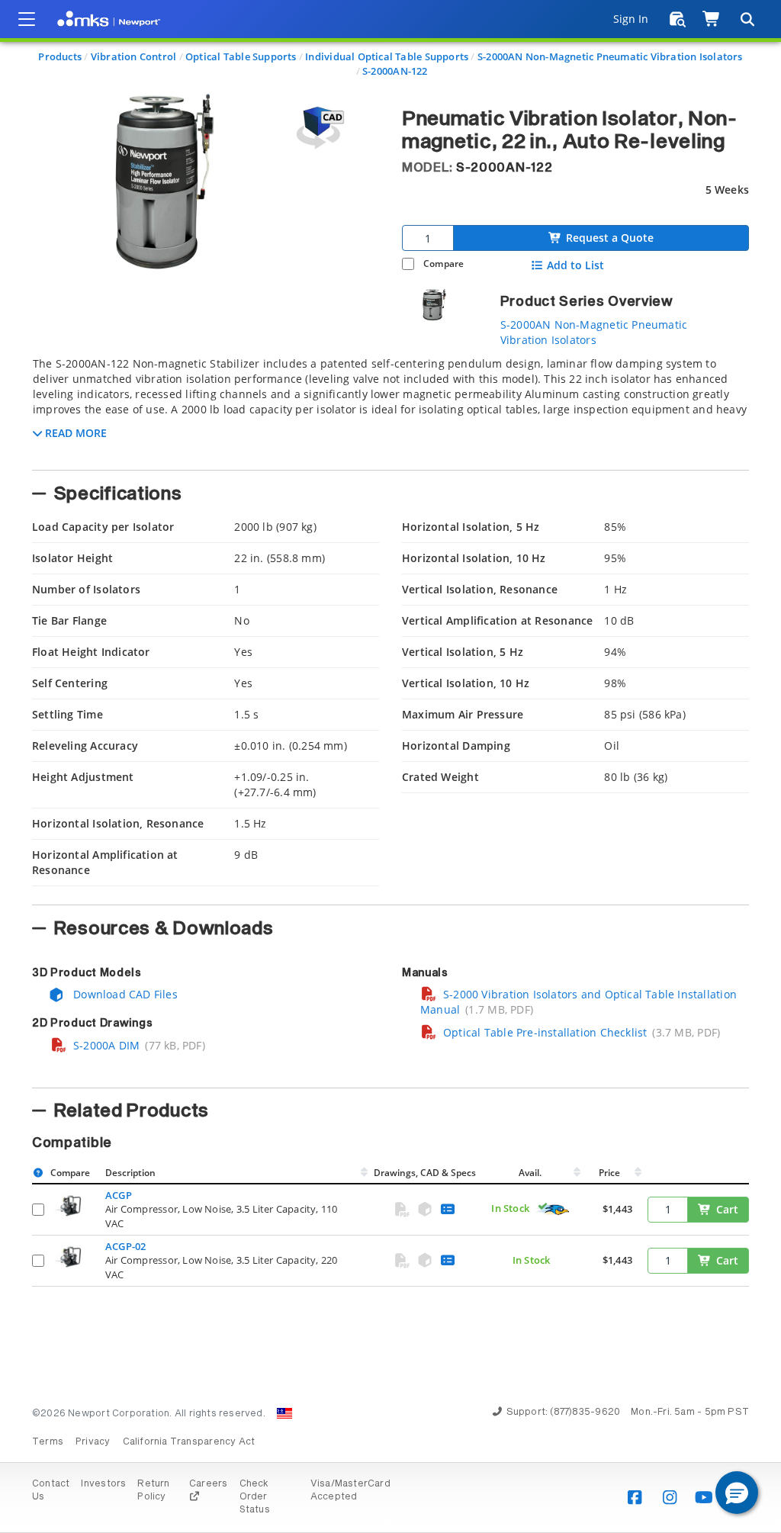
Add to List (575, 265)
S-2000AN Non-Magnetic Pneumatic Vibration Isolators (610, 56)
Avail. (531, 1172)
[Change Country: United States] (284, 1413)
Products (60, 56)
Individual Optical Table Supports (386, 56)
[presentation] (390, 766)
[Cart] (712, 19)
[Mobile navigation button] (26, 19)
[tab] (390, 409)
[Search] (746, 19)
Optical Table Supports (241, 56)
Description (130, 1172)
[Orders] (678, 19)
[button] (736, 1492)
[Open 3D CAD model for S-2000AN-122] (318, 127)
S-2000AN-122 (395, 71)
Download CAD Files (124, 994)
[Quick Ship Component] (553, 1209)
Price (609, 1172)
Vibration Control (134, 56)
